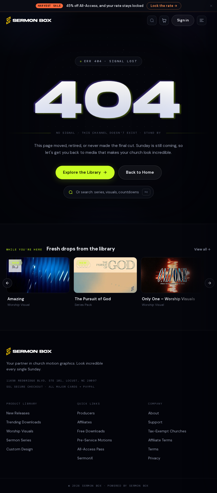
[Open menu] (201, 20)
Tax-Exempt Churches (167, 431)
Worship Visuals (19, 431)
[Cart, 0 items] (164, 20)
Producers (86, 413)
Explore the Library (82, 172)
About (153, 413)
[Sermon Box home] (29, 20)
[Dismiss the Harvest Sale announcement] (211, 6)
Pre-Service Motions (94, 440)
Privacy (154, 458)
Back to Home (140, 172)
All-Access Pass (90, 449)
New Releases (18, 413)
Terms (153, 449)
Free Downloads (91, 431)
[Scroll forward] (209, 283)
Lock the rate (164, 6)
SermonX (85, 458)
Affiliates (84, 422)
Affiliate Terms (160, 440)
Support (155, 422)
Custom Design (19, 449)
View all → (202, 249)
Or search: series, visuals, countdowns (112, 192)
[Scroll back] (7, 283)
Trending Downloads (23, 422)
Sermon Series (18, 440)
